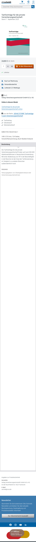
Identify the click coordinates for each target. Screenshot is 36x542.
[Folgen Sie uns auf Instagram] (15, 524)
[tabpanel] (18, 307)
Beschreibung (17, 144)
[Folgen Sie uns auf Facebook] (10, 524)
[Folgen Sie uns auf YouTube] (20, 524)
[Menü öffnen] (33, 2)
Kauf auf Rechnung (11, 81)
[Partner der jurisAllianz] (18, 534)
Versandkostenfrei (10, 84)
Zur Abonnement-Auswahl (18, 516)
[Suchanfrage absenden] (32, 6)
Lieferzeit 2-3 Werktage (12, 88)
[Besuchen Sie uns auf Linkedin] (25, 524)
